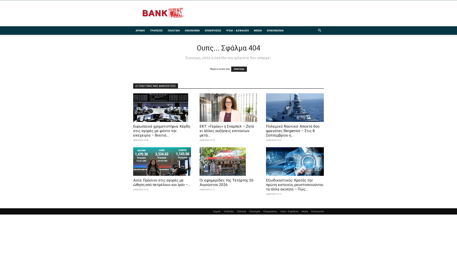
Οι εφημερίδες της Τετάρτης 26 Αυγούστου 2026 (226, 182)
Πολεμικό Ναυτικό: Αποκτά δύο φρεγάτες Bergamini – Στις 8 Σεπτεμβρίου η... (293, 130)
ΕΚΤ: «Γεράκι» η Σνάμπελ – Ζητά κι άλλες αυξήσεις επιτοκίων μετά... (227, 130)
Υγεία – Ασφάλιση (237, 30)
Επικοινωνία (275, 30)
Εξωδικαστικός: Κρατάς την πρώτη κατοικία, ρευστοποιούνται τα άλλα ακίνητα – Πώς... (294, 184)
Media (258, 30)
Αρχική (140, 30)
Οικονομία (192, 30)
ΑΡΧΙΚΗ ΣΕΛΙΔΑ (239, 69)
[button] (319, 30)
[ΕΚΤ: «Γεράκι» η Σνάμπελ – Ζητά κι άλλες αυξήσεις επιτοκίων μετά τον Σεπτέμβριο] (228, 107)
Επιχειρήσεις (213, 30)
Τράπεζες (156, 30)
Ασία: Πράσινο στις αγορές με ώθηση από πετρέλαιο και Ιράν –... (162, 182)
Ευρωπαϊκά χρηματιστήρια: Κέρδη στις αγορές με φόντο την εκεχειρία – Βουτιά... (161, 130)
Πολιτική (174, 30)
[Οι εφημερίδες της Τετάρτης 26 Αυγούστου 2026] (228, 161)
